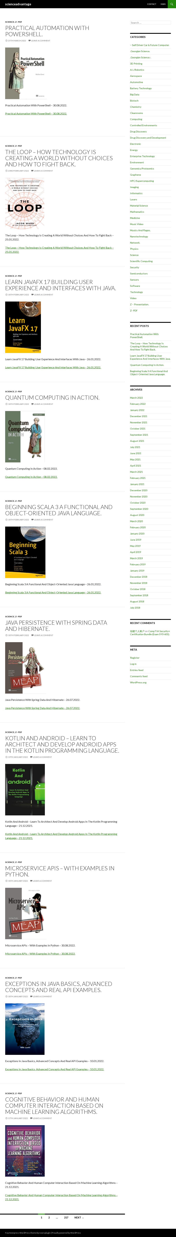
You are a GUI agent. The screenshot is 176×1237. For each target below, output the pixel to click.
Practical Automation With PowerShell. (47, 30)
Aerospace (136, 75)
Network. (135, 242)
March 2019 (136, 558)
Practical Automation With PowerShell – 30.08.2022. (36, 113)
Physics (134, 248)
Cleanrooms (136, 112)
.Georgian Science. (140, 51)
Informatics (136, 193)
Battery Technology (141, 88)
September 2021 (139, 434)
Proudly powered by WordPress (66, 1233)
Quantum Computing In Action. (52, 397)
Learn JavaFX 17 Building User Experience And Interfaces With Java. (60, 284)
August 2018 (137, 601)
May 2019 (135, 545)
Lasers (133, 199)
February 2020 (138, 527)
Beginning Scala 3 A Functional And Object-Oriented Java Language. (59, 509)
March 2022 (136, 397)
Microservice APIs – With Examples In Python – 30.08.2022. (40, 953)
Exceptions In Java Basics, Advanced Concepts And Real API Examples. (58, 986)
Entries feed (136, 670)
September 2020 (139, 508)
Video (133, 298)
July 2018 (135, 607)
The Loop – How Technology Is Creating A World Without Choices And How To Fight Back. (59, 158)
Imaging (134, 187)
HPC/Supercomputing (142, 180)
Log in (133, 663)
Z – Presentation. (139, 304)
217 (66, 1217)
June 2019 (135, 539)
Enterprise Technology (142, 156)
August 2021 (137, 440)
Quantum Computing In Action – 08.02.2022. (31, 476)
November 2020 (138, 496)
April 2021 (135, 465)
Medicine (135, 217)
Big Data (134, 94)
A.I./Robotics (137, 69)
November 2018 (138, 582)
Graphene (135, 174)
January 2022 (137, 410)
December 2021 (138, 416)
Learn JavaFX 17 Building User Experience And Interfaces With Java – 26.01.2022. (53, 367)
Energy (134, 150)
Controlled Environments (143, 125)
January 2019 (137, 570)
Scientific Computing (141, 261)
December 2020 (138, 490)
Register (134, 657)
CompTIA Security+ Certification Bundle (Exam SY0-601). (150, 633)
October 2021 (137, 428)
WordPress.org (138, 682)
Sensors (134, 279)
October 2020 (137, 502)
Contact (151, 4)
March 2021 (136, 471)
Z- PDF (18, 22)
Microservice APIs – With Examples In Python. (59, 871)
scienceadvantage (18, 4)
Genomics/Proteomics (142, 168)
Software (135, 285)
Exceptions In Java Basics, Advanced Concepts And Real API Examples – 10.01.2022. (54, 1069)
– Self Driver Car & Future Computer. (149, 45)
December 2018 (138, 576)
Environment (137, 162)
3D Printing (136, 63)
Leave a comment (40, 40)
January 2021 (137, 484)
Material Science (139, 205)
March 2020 (136, 521)
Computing (136, 119)
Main (163, 4)
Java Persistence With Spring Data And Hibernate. (56, 625)
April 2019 (135, 552)
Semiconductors (139, 273)
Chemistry (135, 106)
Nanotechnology (139, 236)
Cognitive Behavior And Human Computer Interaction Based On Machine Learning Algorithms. (54, 1105)
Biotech (134, 100)
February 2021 (138, 477)
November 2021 (138, 422)
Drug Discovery (138, 131)
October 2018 (137, 589)
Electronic (135, 143)
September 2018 (139, 595)
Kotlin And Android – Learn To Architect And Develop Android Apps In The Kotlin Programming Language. (62, 744)
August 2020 (137, 515)
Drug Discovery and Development (148, 137)
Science (9, 22)
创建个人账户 (137, 631)
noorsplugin (44, 1233)
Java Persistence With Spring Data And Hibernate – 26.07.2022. (42, 708)
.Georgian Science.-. (140, 57)
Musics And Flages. (140, 230)
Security (134, 267)
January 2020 (137, 533)
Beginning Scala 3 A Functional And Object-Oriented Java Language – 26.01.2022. (53, 592)
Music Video (136, 224)
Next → (79, 1217)
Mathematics (137, 211)
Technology (136, 292)
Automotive (136, 82)
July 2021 (135, 447)
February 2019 (138, 564)
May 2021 (135, 459)
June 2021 (135, 453)
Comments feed (138, 676)
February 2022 (138, 403)
